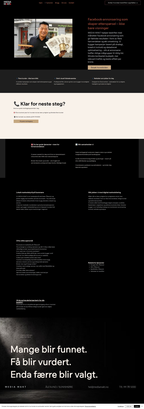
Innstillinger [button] (121, 406)
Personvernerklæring (90, 406)
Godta (137, 406)
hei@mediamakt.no (98, 386)
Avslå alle (129, 406)
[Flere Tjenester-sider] (45, 2)
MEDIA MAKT (16, 387)
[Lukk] (142, 406)
